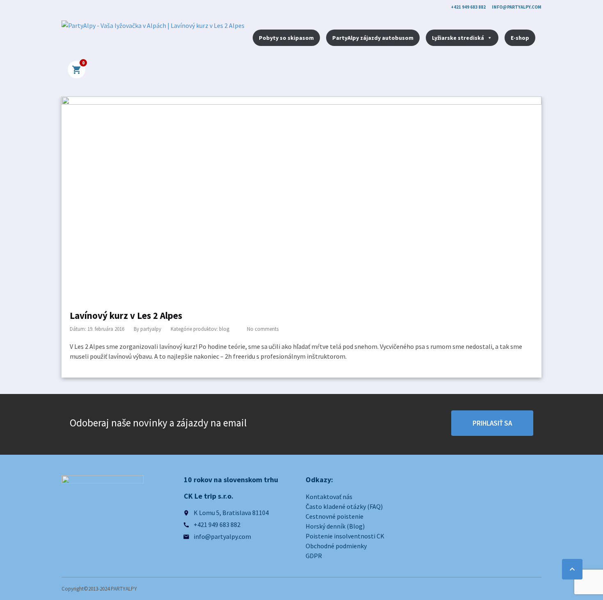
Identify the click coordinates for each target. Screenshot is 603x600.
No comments (263, 328)
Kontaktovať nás (329, 496)
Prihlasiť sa (492, 423)
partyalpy (150, 328)
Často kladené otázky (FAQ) (344, 506)
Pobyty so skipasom (286, 37)
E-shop (520, 37)
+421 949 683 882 (468, 7)
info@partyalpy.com (516, 7)
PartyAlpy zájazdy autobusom (372, 37)
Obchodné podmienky (336, 546)
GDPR (314, 556)
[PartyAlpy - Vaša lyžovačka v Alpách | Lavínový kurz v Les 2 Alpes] (153, 39)
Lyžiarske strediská (458, 37)
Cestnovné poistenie (334, 516)
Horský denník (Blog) (335, 526)
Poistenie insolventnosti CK (345, 536)
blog (224, 328)
